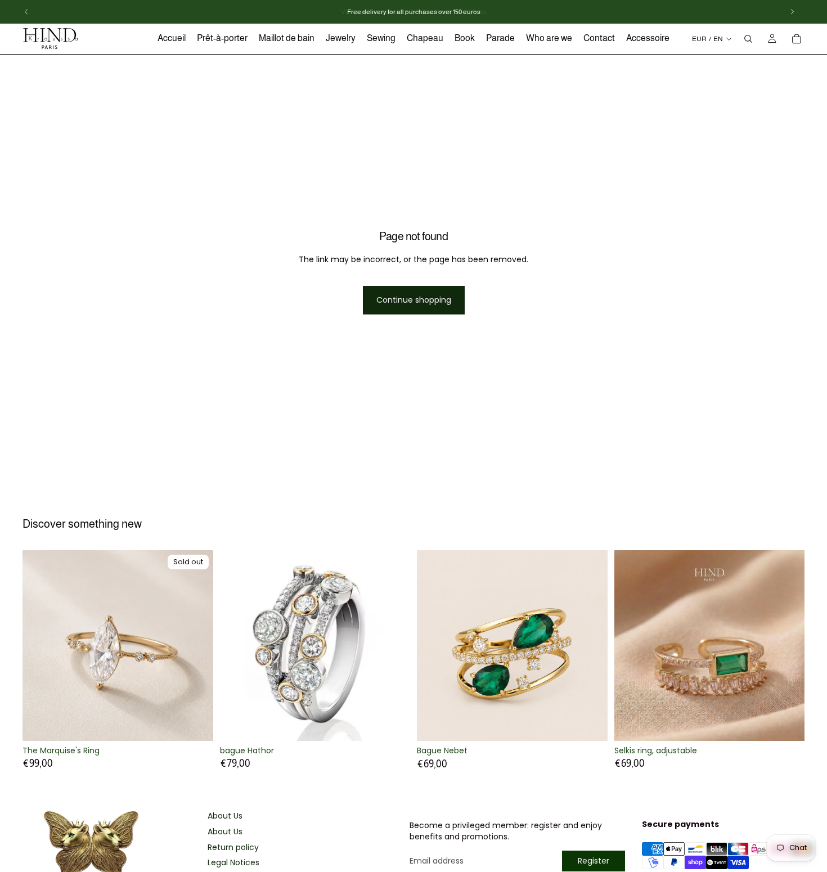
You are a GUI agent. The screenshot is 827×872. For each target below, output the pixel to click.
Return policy (233, 847)
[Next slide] (196, 645)
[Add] (590, 723)
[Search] (748, 38)
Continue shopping (413, 299)
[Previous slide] (39, 645)
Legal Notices (233, 862)
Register (593, 860)
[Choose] (393, 723)
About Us (225, 816)
